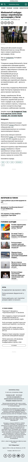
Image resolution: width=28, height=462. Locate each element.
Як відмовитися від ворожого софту (14, 290)
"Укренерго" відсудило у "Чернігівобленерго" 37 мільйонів (13, 311)
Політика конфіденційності (14, 397)
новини (3, 8)
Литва (12, 162)
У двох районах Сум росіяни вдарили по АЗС (13, 201)
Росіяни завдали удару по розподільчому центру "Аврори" (18, 226)
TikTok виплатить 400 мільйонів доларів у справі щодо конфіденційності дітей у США (12, 340)
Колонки (15, 8)
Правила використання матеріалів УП (14, 398)
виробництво (18, 162)
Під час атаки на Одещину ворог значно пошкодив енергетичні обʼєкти (18, 264)
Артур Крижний (5, 19)
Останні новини (7, 308)
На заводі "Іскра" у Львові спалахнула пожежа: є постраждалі (19, 235)
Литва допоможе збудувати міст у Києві (13, 294)
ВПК (7, 162)
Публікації (9, 8)
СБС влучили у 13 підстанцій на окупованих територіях (10, 214)
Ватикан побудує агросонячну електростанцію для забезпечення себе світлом (17, 275)
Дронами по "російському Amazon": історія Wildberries (12, 208)
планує (11, 125)
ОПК (3, 165)
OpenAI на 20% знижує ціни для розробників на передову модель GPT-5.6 (13, 329)
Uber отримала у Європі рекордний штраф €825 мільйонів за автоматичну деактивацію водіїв (13, 317)
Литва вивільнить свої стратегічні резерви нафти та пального (13, 299)
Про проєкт (19, 395)
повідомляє (10, 58)
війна (3, 162)
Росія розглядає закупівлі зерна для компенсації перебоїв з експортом (18, 245)
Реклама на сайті (10, 395)
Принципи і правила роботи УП (14, 400)
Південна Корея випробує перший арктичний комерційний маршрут (19, 255)
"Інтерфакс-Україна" (19, 410)
